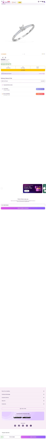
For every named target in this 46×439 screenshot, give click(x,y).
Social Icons (18, 418)
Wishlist (42, 1)
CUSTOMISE (23, 70)
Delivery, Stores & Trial (6, 78)
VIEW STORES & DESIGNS (23, 208)
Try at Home (12, 436)
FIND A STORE (23, 408)
